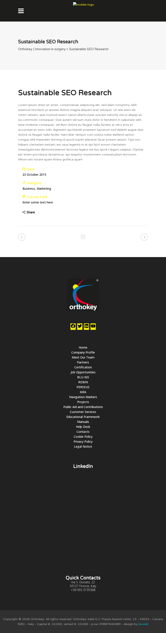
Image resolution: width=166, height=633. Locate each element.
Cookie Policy (83, 436)
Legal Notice (83, 446)
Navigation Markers (83, 397)
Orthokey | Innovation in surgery (41, 49)
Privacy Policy (83, 441)
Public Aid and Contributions (83, 407)
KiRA (83, 392)
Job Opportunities (83, 372)
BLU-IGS (83, 377)
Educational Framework (83, 417)
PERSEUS (83, 387)
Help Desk (83, 427)
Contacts (83, 432)
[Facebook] (73, 327)
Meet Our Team (83, 357)
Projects (83, 402)
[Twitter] (79, 327)
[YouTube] (93, 327)
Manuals (83, 422)
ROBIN (83, 382)
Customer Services (83, 412)
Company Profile (83, 352)
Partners (83, 362)
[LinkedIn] (86, 327)
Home (83, 347)
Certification (83, 367)
